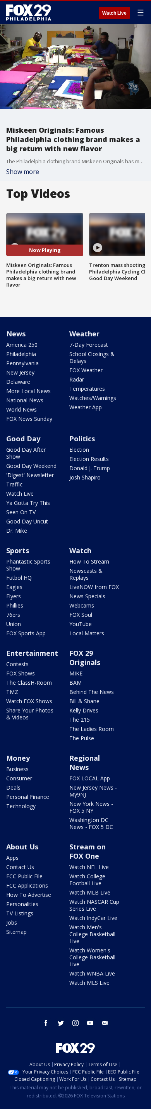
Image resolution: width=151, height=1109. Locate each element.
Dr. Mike (16, 530)
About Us (22, 846)
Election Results (89, 459)
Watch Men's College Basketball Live (92, 934)
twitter (61, 1023)
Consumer (19, 778)
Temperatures (87, 388)
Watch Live (114, 13)
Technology (21, 806)
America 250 (22, 344)
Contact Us (20, 867)
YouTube (80, 624)
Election (79, 449)
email (105, 1023)
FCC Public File (24, 876)
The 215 (79, 719)
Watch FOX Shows (29, 701)
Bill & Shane (84, 701)
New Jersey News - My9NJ (93, 791)
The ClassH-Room (29, 682)
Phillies (14, 605)
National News (24, 400)
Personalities (22, 904)
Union (13, 624)
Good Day (23, 438)
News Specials (87, 596)
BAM (75, 682)
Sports (17, 550)
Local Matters (86, 633)
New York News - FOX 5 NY (91, 807)
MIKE (75, 673)
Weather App (85, 407)
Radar (76, 379)
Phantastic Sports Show (28, 565)
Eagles (14, 587)
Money (18, 758)
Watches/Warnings (92, 398)
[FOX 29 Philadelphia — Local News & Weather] (28, 12)
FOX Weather (86, 370)
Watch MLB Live (89, 892)
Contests (17, 664)
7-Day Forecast (88, 344)
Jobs (11, 922)
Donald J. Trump (89, 468)
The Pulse (81, 738)
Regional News (84, 762)
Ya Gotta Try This (28, 502)
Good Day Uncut (27, 521)
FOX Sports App (26, 633)
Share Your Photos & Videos (29, 714)
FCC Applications (27, 885)
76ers (13, 614)
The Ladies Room (91, 729)
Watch (80, 550)
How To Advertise (28, 894)
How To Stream (89, 561)
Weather (84, 333)
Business (17, 769)
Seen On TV (21, 512)
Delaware (18, 381)
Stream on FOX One (87, 851)
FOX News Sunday (29, 418)
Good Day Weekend (31, 465)
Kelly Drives (83, 710)
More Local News (28, 391)
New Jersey (20, 372)
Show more (22, 171)
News (16, 333)
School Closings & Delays (92, 357)
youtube (90, 1023)
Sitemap (16, 931)
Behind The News (91, 691)
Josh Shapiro (85, 477)
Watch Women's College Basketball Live (92, 957)
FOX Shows (20, 673)
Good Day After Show (26, 453)
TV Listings (19, 913)
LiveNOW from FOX (94, 587)
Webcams (81, 605)
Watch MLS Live (89, 982)
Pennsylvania (22, 363)
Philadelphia (21, 354)
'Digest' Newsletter (30, 475)
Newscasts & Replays (86, 574)
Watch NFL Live (89, 867)
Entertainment (32, 653)
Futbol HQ (19, 577)
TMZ (12, 691)
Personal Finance (27, 796)
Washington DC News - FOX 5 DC (91, 823)
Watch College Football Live (87, 880)
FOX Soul (80, 614)
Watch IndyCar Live (93, 918)
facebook (46, 1023)
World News (21, 409)
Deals (13, 787)
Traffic (14, 484)
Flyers (13, 596)
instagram (75, 1023)
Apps (12, 857)
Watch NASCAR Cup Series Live (94, 905)
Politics (82, 438)
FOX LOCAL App (89, 778)
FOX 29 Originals (84, 657)
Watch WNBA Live (92, 973)
